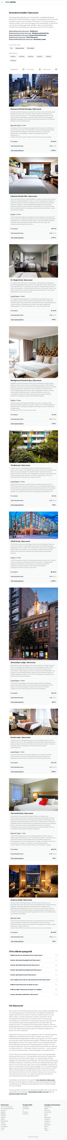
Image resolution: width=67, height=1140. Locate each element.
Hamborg (47, 1121)
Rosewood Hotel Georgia (37, 35)
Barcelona (47, 1117)
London (46, 1123)
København (47, 1107)
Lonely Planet (15, 296)
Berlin (46, 1108)
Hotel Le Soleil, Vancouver (21, 900)
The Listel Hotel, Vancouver (22, 813)
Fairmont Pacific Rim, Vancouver (24, 196)
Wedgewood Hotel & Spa (40, 33)
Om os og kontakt (6, 1107)
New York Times (15, 125)
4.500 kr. (31, 56)
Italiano (3, 1117)
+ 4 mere (18, 214)
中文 (2, 1130)
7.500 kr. (48, 56)
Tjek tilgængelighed (17, 150)
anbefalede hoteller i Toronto (38, 1092)
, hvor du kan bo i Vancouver (45, 1080)
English (3, 1112)
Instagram (26, 1107)
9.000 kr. (13, 60)
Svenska (3, 1124)
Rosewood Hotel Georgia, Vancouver (26, 109)
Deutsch (3, 1110)
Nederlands (4, 1121)
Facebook (26, 1108)
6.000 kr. (40, 56)
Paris (45, 1115)
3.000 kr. (22, 56)
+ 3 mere (22, 296)
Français (3, 1115)
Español (3, 1114)
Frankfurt (47, 1119)
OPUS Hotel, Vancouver (20, 541)
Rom (45, 1128)
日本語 (3, 1128)
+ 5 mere (23, 125)
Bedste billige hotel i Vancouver (19, 31)
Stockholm (47, 1112)
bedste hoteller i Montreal (18, 1094)
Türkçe (3, 1123)
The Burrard (34, 31)
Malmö (46, 1130)
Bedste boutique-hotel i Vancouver (20, 33)
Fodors (13, 400)
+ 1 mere (21, 752)
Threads (25, 1112)
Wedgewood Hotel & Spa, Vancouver (26, 380)
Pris (11, 48)
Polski (3, 1119)
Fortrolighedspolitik (7, 1108)
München (47, 1110)
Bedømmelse (20, 48)
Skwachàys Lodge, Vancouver (23, 662)
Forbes (13, 214)
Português (4, 1126)
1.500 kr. (13, 56)
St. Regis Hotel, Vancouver (22, 280)
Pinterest (25, 1114)
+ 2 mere (18, 557)
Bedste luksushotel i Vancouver (19, 35)
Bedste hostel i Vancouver (17, 37)
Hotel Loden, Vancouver (21, 737)
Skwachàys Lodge (40, 39)
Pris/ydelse (30, 48)
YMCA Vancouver (32, 37)
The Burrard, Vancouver (20, 465)
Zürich (46, 1126)
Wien (46, 1114)
